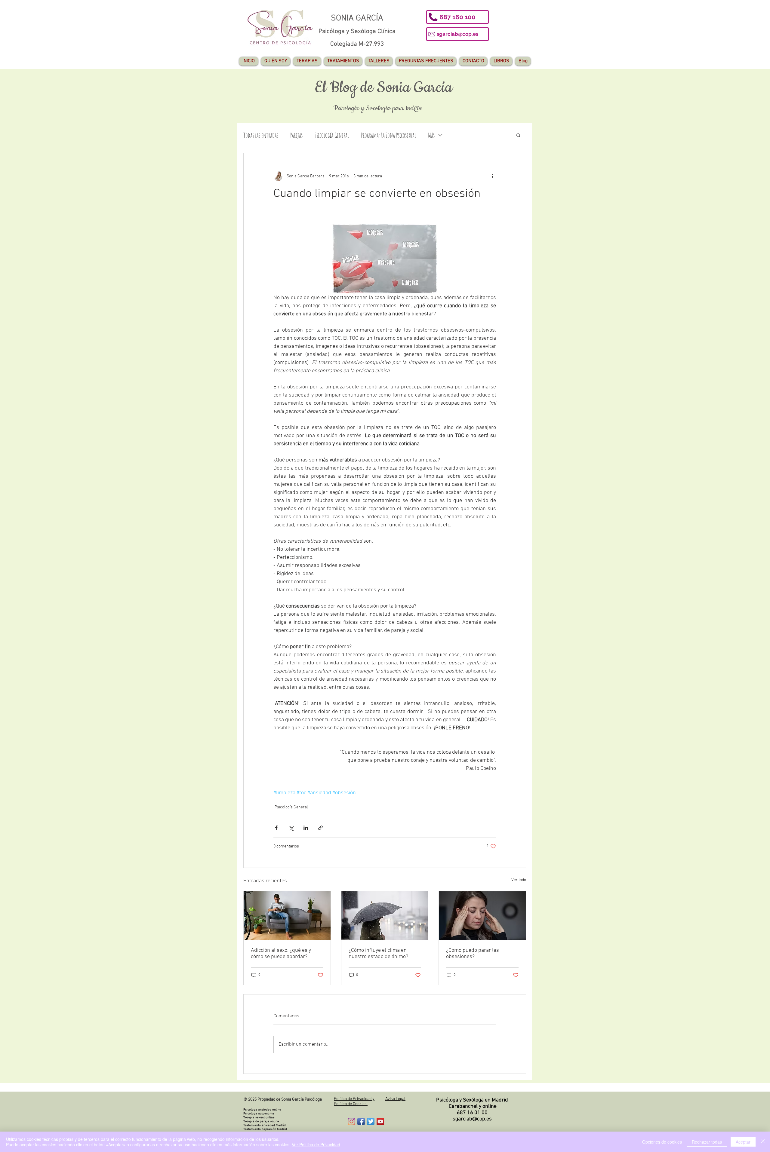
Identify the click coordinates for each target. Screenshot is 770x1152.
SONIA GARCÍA (357, 18)
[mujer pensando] (482, 915)
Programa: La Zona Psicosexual (388, 135)
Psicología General (332, 135)
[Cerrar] (762, 1141)
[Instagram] (351, 1121)
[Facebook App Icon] (361, 1121)
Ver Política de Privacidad (316, 1144)
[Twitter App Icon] (370, 1121)
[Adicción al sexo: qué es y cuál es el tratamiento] (287, 915)
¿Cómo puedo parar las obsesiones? (472, 953)
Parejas (296, 135)
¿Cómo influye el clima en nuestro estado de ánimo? (378, 953)
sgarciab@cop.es (472, 1119)
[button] (457, 17)
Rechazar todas (707, 1142)
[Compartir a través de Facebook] (276, 828)
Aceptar (743, 1142)
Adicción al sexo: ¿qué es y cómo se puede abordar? (281, 953)
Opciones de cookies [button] (662, 1142)
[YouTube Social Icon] (380, 1121)
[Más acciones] (492, 176)
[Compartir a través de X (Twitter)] (291, 828)
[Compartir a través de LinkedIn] (306, 828)
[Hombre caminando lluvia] (384, 915)
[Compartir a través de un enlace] (320, 828)
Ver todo (518, 880)
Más (431, 135)
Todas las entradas (260, 135)
